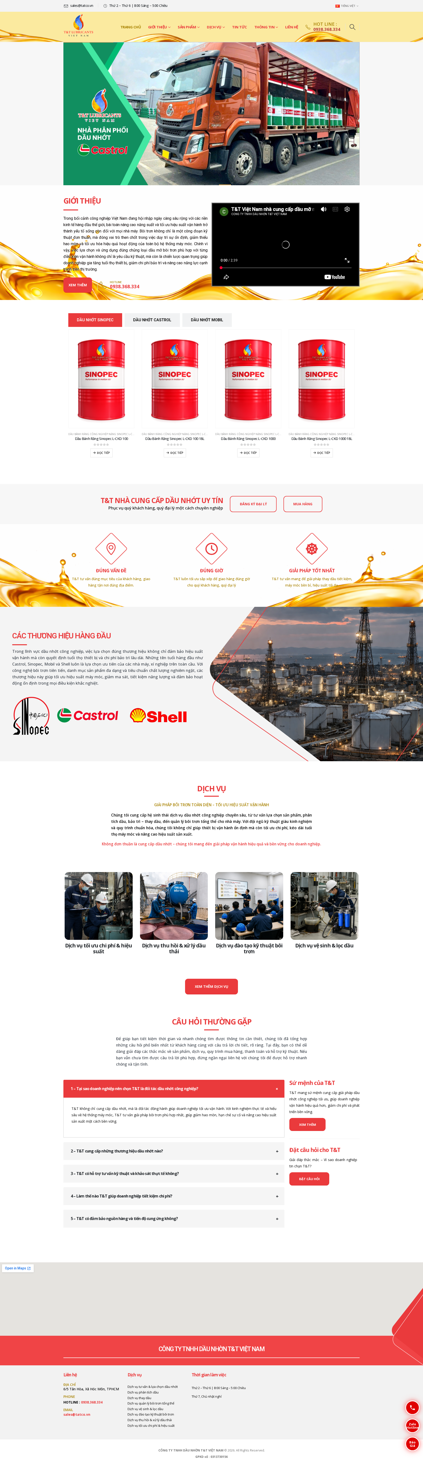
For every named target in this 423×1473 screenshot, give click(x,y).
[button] (352, 27)
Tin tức (239, 26)
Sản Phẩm (187, 26)
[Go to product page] (101, 379)
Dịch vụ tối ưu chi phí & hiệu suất (98, 948)
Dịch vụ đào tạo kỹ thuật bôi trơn (249, 948)
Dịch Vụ (214, 26)
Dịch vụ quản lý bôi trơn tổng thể (151, 1403)
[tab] (95, 320)
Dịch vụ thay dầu (139, 1398)
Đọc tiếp (103, 453)
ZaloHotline (412, 1426)
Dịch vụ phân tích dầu (143, 1392)
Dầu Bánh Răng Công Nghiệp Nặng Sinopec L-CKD (102, 434)
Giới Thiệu (157, 26)
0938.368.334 (92, 1402)
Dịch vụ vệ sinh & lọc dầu (324, 945)
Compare (126, 337)
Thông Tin (264, 26)
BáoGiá (410, 1444)
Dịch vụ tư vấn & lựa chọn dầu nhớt (153, 1387)
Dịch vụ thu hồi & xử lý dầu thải (174, 948)
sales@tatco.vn (76, 1414)
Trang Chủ (130, 26)
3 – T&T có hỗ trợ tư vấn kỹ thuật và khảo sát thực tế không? (125, 1173)
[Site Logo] (78, 27)
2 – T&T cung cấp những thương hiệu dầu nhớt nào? (117, 1151)
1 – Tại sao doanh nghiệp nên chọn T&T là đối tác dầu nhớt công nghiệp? (134, 1088)
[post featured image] (99, 906)
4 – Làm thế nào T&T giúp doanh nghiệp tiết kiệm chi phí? (121, 1196)
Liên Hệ (291, 26)
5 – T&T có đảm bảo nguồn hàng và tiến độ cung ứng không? (124, 1218)
